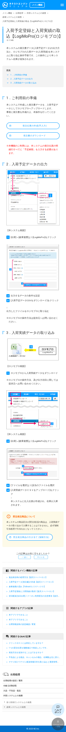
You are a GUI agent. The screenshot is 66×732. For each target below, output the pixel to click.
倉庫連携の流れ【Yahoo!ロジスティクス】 (27, 587)
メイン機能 (7, 13)
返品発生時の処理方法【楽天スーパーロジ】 (28, 577)
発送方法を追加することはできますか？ (26, 652)
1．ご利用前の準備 (18, 75)
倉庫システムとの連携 (12, 17)
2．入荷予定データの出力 (21, 79)
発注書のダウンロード (34, 135)
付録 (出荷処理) (10, 686)
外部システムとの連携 (36, 13)
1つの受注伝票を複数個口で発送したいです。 (28, 648)
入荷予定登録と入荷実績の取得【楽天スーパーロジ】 (32, 591)
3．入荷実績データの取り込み (23, 83)
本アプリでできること (18, 615)
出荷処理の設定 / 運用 (12, 680)
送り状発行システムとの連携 (18, 702)
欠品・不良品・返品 (12, 691)
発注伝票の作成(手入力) (35, 126)
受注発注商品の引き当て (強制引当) (31, 537)
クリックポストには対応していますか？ (26, 643)
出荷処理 (19, 13)
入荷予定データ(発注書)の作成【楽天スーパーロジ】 (31, 582)
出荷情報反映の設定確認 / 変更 (22, 624)
